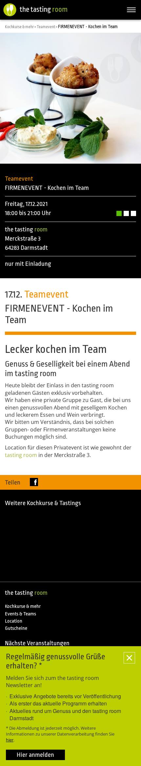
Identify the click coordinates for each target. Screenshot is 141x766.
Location (13, 621)
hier (9, 740)
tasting (21, 455)
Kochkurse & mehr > (21, 27)
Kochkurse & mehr (23, 606)
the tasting (44, 9)
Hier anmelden (35, 754)
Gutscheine (16, 628)
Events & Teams (20, 614)
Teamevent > (47, 27)
